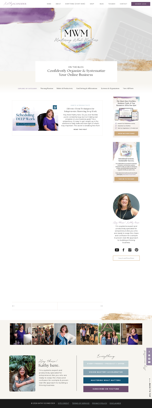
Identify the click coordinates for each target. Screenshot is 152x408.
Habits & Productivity (80, 105)
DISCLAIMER (115, 403)
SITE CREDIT (63, 403)
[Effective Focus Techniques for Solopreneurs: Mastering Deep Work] (35, 118)
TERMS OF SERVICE (81, 403)
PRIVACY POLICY (99, 403)
